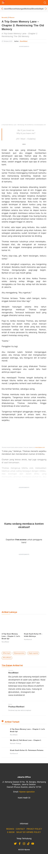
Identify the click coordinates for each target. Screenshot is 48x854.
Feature (5, 9)
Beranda (4, 17)
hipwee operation (27, 792)
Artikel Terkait (12, 722)
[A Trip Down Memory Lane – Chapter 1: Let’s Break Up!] (5, 731)
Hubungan (19, 9)
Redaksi (10, 829)
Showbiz (35, 9)
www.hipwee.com (40, 447)
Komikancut (28, 639)
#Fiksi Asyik (6, 653)
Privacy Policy (34, 829)
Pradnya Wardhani (16, 707)
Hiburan (11, 9)
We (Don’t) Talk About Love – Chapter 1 (25, 740)
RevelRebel (23, 41)
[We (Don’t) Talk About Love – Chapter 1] (5, 742)
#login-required (33, 653)
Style (41, 9)
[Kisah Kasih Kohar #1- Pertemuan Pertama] (5, 752)
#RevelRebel (7, 658)
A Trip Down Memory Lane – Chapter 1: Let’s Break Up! (11, 636)
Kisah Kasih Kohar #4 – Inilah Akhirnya (33, 635)
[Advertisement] (24, 73)
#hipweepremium (19, 653)
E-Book (11, 832)
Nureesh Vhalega (15, 743)
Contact (20, 829)
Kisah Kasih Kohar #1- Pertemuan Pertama (26, 750)
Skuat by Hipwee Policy (28, 832)
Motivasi (28, 9)
